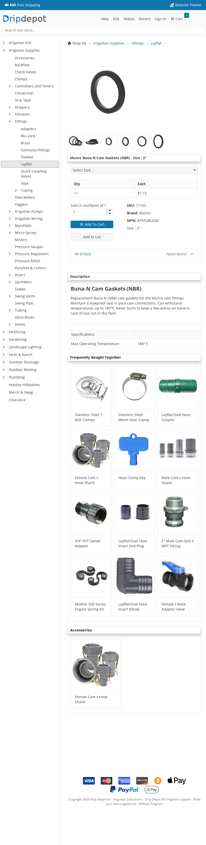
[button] (22, 5)
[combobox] (103, 30)
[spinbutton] (88, 211)
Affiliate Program (151, 804)
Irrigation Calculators (127, 799)
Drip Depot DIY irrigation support (168, 799)
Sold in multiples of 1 (88, 205)
